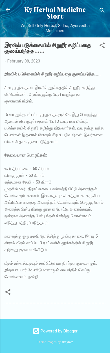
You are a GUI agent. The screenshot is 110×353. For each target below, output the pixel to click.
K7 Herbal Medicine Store (55, 12)
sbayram (67, 342)
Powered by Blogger (58, 331)
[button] (102, 46)
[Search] (102, 11)
